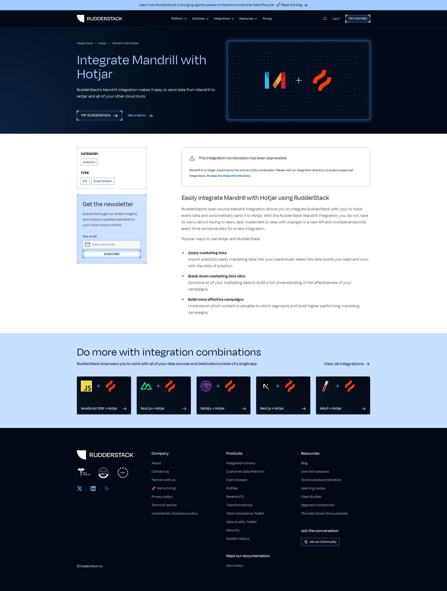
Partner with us (163, 480)
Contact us (160, 471)
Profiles (232, 488)
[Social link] (79, 489)
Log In (336, 19)
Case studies (311, 496)
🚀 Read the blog (289, 5)
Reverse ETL (235, 496)
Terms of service (164, 505)
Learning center (313, 488)
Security (233, 530)
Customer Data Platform (245, 471)
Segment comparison (318, 505)
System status (237, 538)
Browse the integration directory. (229, 176)
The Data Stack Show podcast (324, 513)
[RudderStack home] (99, 18)
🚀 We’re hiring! (164, 488)
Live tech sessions (315, 471)
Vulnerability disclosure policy (175, 513)
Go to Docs (234, 565)
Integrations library (241, 463)
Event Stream (236, 480)
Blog (304, 463)
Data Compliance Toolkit (245, 513)
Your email (90, 236)
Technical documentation (321, 480)
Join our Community (323, 542)
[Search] (324, 18)
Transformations (239, 505)
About (156, 463)
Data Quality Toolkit (241, 521)
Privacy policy (162, 496)
